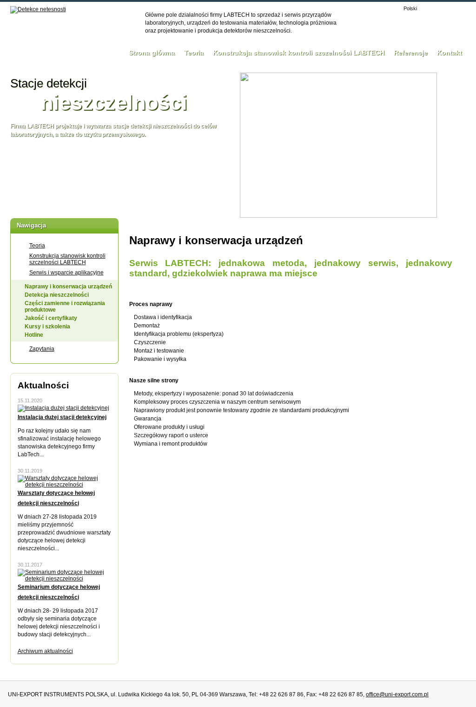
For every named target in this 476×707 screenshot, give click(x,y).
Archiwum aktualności (45, 651)
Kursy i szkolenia (47, 326)
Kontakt (449, 52)
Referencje (411, 52)
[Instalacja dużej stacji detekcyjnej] (63, 408)
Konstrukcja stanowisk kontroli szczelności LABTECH (298, 52)
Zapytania (41, 349)
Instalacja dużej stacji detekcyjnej (62, 417)
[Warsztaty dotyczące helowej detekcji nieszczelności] (64, 484)
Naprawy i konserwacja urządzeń (68, 286)
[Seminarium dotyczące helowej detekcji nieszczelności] (64, 578)
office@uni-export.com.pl (397, 694)
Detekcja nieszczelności (57, 295)
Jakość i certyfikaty (51, 318)
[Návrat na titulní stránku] (38, 9)
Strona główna (152, 52)
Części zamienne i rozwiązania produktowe (65, 306)
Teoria (194, 52)
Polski (410, 8)
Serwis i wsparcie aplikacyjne (66, 272)
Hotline (34, 335)
